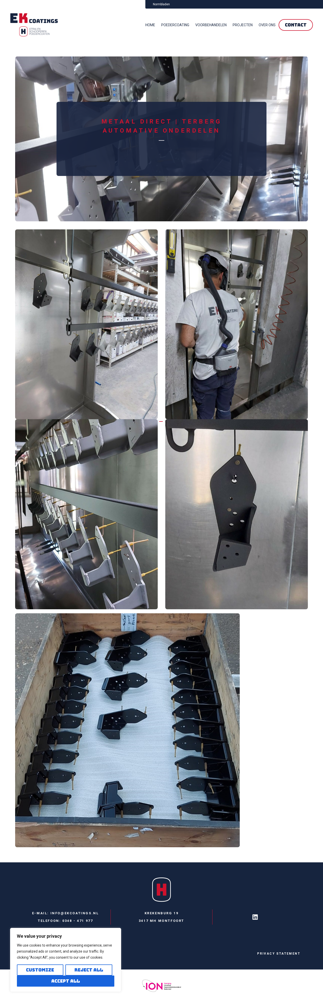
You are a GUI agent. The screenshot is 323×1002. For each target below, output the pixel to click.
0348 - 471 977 (77, 921)
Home (150, 25)
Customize (40, 970)
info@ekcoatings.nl (74, 913)
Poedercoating (175, 25)
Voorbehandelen (211, 25)
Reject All (88, 970)
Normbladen (161, 4)
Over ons (267, 25)
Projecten (243, 25)
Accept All (65, 981)
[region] (65, 960)
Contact (296, 25)
